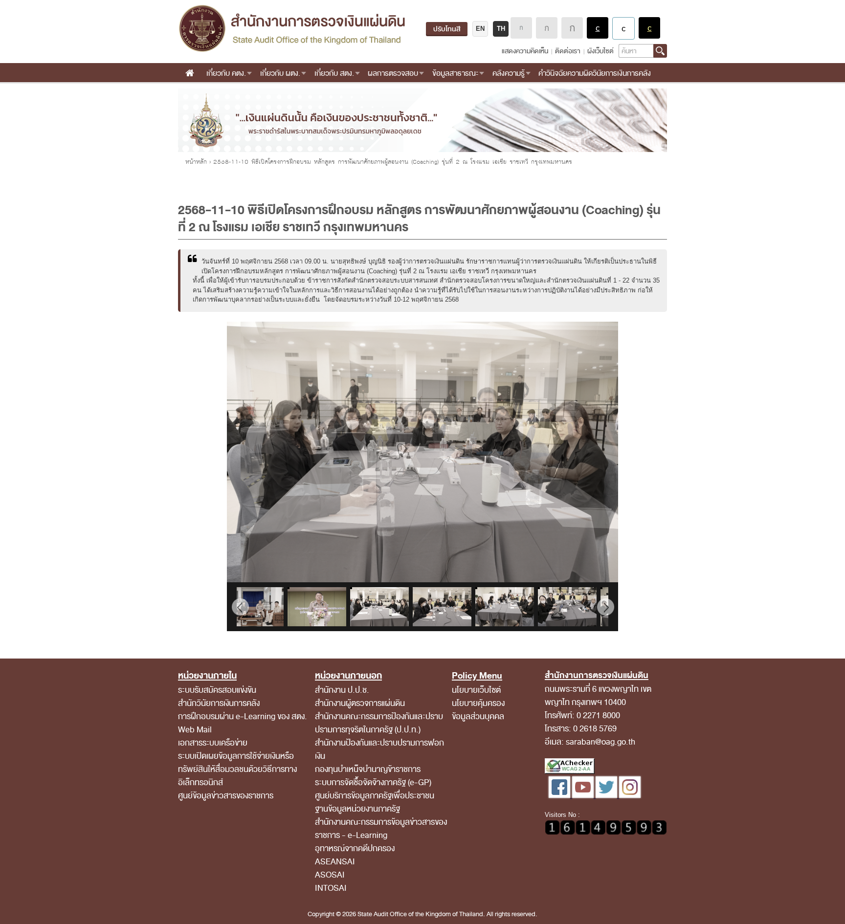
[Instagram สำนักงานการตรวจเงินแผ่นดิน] (630, 795)
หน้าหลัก (196, 162)
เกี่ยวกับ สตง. (334, 73)
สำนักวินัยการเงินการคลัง (219, 703)
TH (501, 28)
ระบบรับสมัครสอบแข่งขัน (217, 690)
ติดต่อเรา (567, 51)
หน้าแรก (189, 73)
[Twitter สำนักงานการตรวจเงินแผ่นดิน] (607, 795)
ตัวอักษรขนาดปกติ (521, 28)
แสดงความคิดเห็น (525, 51)
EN (480, 28)
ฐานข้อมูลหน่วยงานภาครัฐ (357, 808)
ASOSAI (330, 874)
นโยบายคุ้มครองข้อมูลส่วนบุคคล (478, 710)
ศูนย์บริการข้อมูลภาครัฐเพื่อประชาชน (374, 795)
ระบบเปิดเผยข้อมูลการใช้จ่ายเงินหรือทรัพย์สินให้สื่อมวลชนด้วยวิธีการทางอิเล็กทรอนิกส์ (237, 769)
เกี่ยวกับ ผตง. (280, 73)
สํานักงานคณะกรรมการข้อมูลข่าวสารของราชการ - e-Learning (381, 828)
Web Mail (195, 729)
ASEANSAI (335, 861)
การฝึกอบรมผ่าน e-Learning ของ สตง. (242, 716)
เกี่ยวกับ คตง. (226, 73)
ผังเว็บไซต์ (600, 51)
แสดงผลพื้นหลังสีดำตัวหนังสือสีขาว (597, 28)
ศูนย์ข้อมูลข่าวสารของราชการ (225, 795)
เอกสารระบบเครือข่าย (212, 742)
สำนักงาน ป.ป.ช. (342, 690)
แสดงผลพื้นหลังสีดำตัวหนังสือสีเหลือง (649, 28)
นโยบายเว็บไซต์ (476, 690)
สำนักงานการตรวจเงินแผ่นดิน (291, 28)
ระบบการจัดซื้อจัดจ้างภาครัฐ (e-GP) (373, 782)
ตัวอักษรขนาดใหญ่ (572, 28)
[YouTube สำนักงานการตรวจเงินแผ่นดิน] (584, 795)
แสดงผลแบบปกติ (623, 28)
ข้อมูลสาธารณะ (455, 73)
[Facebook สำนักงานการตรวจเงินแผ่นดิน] (560, 795)
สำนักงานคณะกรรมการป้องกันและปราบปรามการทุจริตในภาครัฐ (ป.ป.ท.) (379, 723)
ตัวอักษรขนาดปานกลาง (546, 28)
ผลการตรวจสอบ (393, 73)
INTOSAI (331, 888)
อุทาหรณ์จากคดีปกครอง (355, 848)
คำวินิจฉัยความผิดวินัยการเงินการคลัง (594, 73)
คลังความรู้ (508, 73)
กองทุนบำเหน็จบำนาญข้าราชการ (368, 769)
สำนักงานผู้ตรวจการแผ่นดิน (360, 703)
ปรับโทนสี (446, 29)
